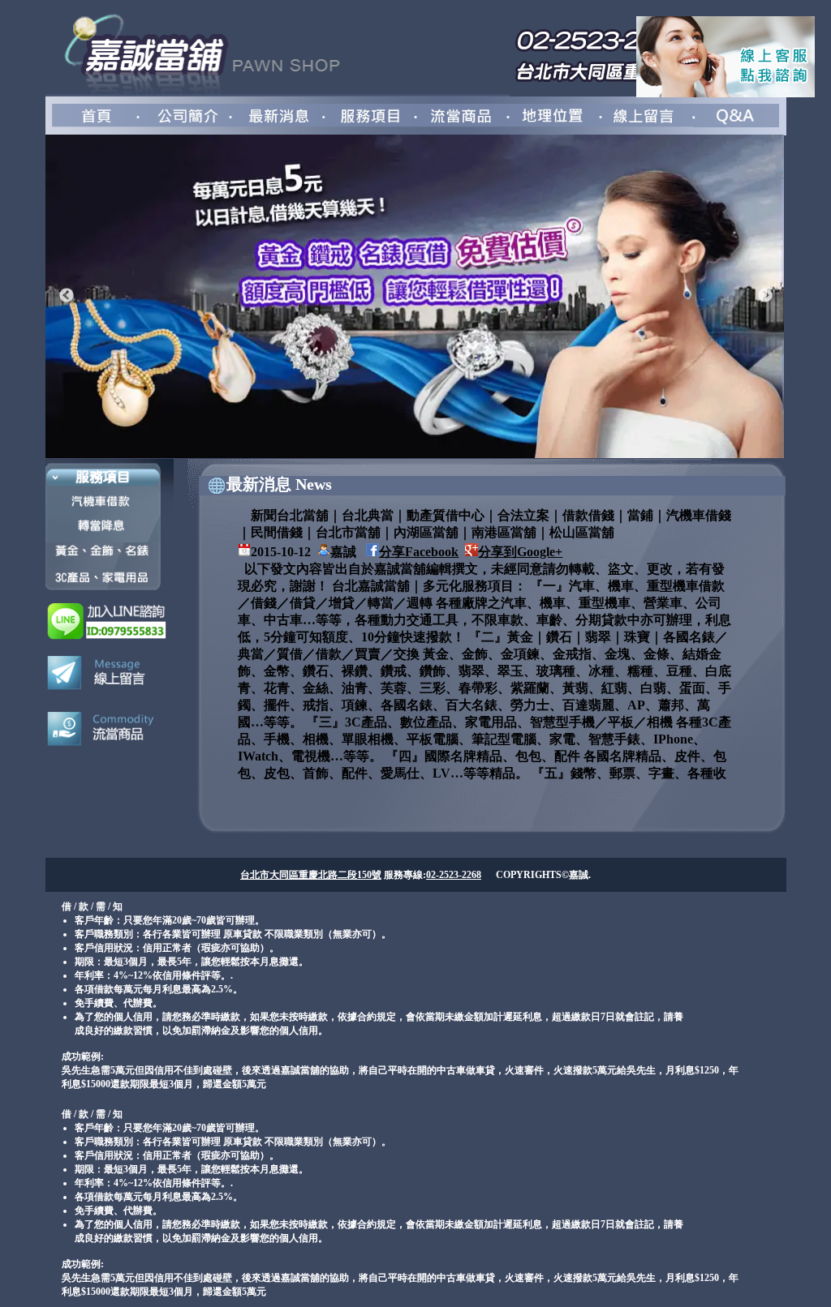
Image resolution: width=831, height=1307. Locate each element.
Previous (66, 296)
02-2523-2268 (453, 875)
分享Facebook (419, 552)
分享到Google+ (520, 552)
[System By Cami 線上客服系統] (725, 93)
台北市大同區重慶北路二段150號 (310, 875)
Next (765, 296)
